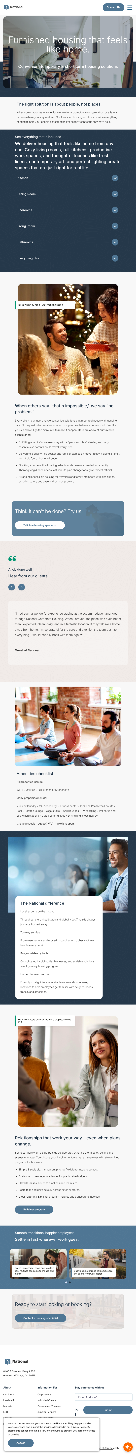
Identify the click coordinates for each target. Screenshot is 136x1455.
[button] (68, 178)
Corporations (44, 1394)
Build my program (34, 1209)
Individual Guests (46, 1400)
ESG (5, 1411)
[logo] (16, 1361)
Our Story (8, 1394)
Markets (7, 1406)
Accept (20, 1442)
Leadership (9, 1400)
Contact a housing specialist (40, 1318)
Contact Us (113, 7)
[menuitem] (13, 7)
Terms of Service (103, 1448)
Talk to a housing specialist (39, 525)
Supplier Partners (46, 1411)
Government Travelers (49, 1406)
